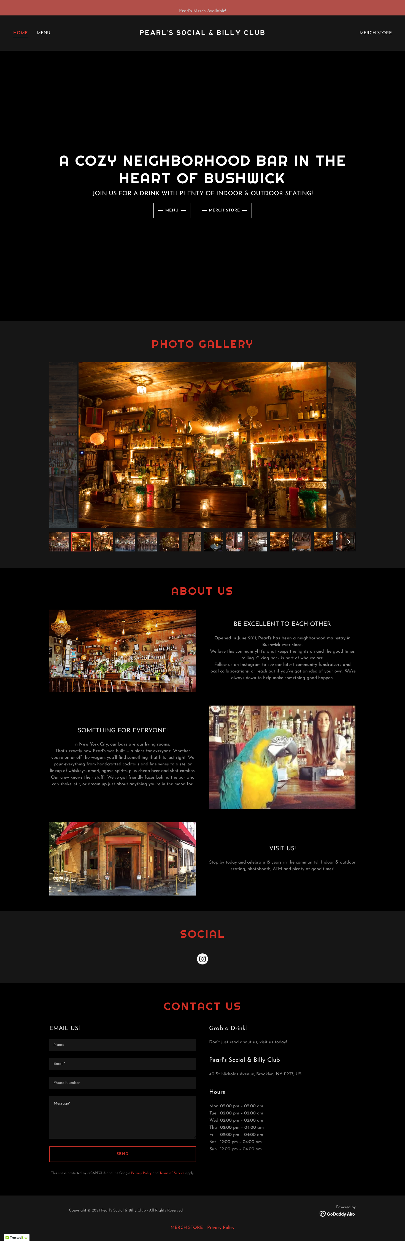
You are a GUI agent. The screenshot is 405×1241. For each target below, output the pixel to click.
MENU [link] (43, 33)
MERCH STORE (224, 210)
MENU (172, 210)
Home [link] (20, 33)
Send (123, 1154)
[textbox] (122, 1045)
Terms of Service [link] (172, 1173)
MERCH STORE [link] (376, 33)
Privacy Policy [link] (141, 1173)
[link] (202, 33)
